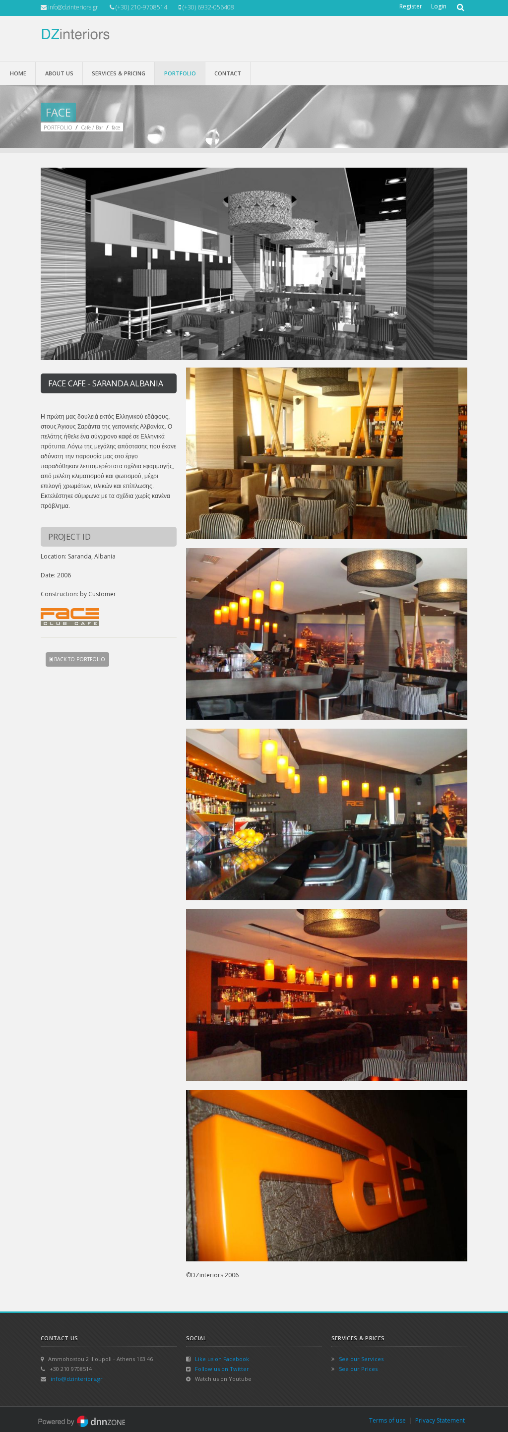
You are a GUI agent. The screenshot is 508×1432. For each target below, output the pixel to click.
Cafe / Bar (92, 127)
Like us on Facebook (222, 1359)
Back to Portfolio (79, 659)
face (116, 127)
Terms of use (387, 1420)
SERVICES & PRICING (118, 73)
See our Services (361, 1359)
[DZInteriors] (75, 33)
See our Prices (358, 1368)
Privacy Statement (440, 1420)
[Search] (459, 3)
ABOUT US (59, 73)
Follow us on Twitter (222, 1368)
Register (410, 6)
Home (18, 73)
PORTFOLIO (180, 73)
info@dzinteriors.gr (77, 1378)
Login (438, 6)
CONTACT (227, 73)
